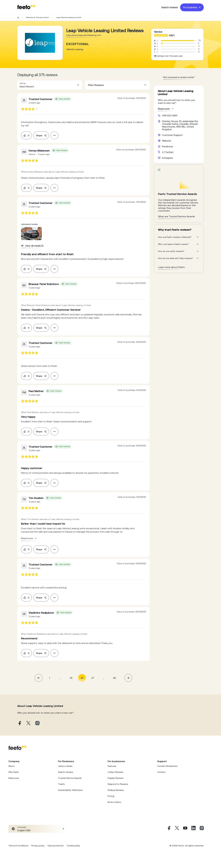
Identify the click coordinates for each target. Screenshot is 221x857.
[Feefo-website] (26, 7)
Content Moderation (167, 766)
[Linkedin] (193, 829)
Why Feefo (13, 772)
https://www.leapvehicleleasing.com (83, 35)
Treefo (61, 784)
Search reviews (169, 7)
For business (190, 7)
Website (166, 140)
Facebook (167, 146)
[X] (177, 829)
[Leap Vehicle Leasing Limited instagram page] (37, 723)
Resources (13, 778)
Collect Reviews (115, 772)
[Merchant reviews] (40, 43)
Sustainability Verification (70, 790)
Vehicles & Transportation (37, 17)
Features (112, 766)
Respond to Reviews (118, 784)
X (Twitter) (167, 152)
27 (92, 678)
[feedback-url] (29, 109)
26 (82, 678)
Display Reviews (115, 778)
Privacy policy (38, 845)
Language (21, 827)
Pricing (111, 796)
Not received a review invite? (179, 77)
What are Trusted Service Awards (176, 216)
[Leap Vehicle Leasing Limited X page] (28, 723)
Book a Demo (114, 802)
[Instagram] (202, 829)
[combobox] (49, 84)
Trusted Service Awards (69, 778)
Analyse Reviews (116, 790)
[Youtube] (185, 829)
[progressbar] (177, 40)
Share (39, 135)
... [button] (60, 678)
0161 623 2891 (169, 115)
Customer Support (172, 135)
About (11, 766)
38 (114, 678)
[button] (49, 84)
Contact (161, 772)
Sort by (23, 83)
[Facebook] (169, 829)
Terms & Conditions (18, 845)
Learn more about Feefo (171, 267)
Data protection (56, 845)
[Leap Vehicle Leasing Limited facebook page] (19, 723)
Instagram (167, 157)
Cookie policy (73, 845)
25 (71, 678)
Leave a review (65, 766)
